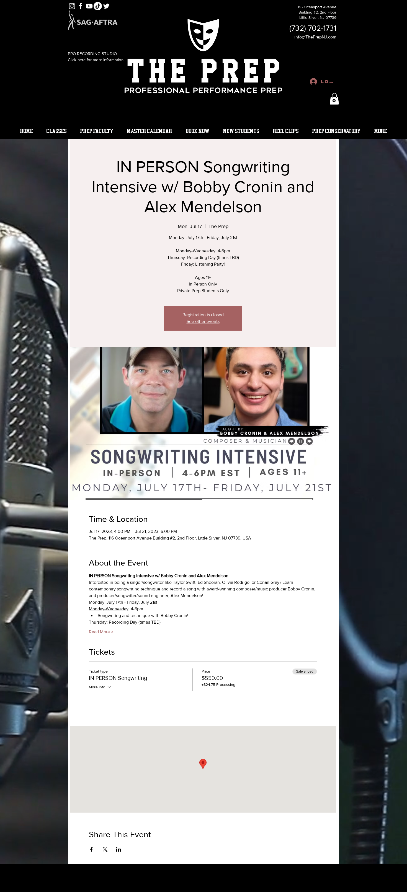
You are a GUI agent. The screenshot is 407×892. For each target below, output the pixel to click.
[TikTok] (98, 6)
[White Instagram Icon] (72, 6)
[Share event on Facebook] (91, 849)
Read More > (101, 631)
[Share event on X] (105, 849)
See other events (203, 321)
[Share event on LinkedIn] (118, 849)
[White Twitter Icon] (106, 6)
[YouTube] (89, 6)
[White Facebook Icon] (80, 6)
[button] (334, 99)
